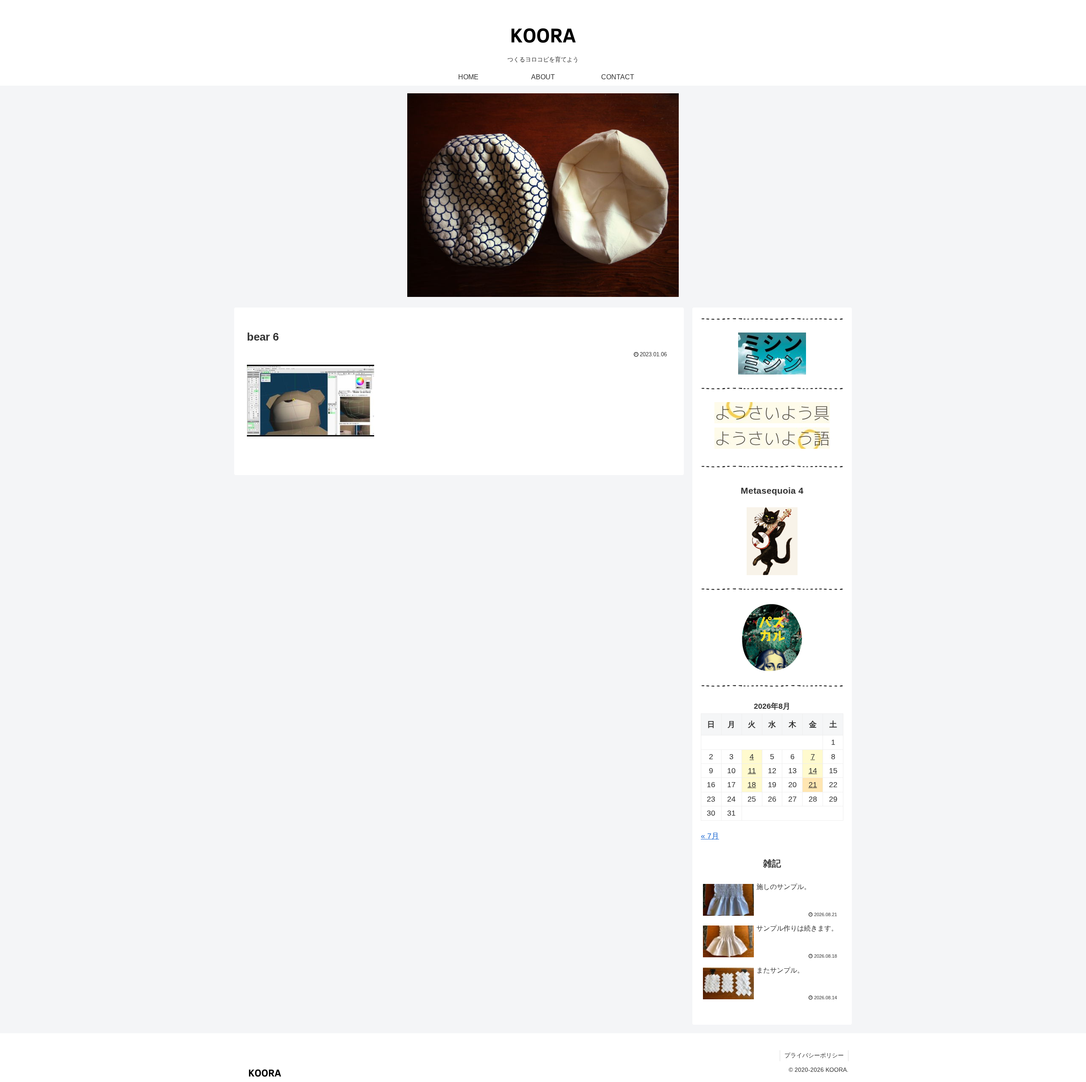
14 (813, 770)
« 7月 (710, 836)
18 (751, 784)
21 (813, 784)
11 (752, 770)
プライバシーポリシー (814, 1055)
